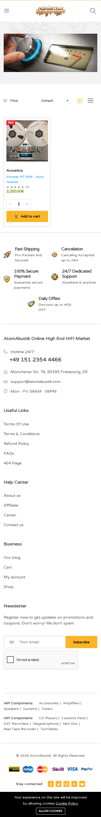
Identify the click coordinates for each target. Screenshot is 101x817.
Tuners (47, 709)
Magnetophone (46, 724)
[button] (54, 100)
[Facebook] (51, 784)
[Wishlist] (46, 129)
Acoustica (14, 170)
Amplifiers (71, 703)
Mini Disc (70, 724)
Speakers (11, 709)
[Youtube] (82, 784)
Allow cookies (51, 811)
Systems (30, 709)
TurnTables (49, 729)
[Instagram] (66, 784)
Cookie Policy (67, 803)
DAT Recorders (16, 724)
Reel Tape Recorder (20, 729)
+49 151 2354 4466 (36, 360)
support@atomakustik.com (36, 381)
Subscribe (81, 642)
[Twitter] (59, 784)
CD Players (48, 718)
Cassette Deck (74, 718)
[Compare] (46, 135)
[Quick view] (46, 122)
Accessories (49, 703)
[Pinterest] (74, 784)
